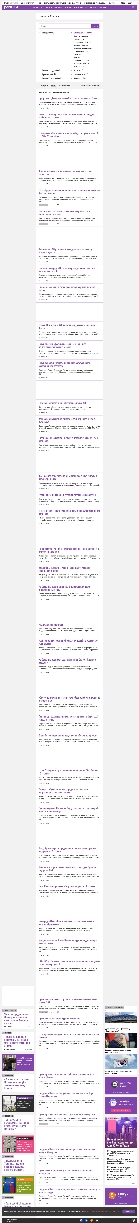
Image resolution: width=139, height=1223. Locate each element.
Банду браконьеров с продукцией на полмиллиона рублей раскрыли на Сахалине (67, 849)
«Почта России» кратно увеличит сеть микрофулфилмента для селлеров (69, 512)
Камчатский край (81, 45)
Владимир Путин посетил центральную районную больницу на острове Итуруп (69, 1190)
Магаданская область (83, 48)
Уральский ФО (80, 78)
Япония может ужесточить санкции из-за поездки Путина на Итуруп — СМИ (68, 868)
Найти (95, 26)
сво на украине (114, 1118)
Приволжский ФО (49, 74)
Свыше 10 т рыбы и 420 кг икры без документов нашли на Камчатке (68, 326)
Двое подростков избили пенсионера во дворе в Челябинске (24, 1104)
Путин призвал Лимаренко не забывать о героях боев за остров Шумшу (66, 1075)
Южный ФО (78, 70)
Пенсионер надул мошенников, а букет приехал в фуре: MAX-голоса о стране (69, 717)
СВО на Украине (74, 3)
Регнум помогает (99, 7)
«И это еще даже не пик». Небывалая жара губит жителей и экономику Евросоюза (17, 1083)
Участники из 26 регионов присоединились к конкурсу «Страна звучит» (65, 250)
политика (9, 1075)
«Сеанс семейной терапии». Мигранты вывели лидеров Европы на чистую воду (18, 1206)
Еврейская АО (79, 39)
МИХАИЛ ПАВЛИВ (9, 1049)
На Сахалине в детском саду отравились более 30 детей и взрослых (67, 660)
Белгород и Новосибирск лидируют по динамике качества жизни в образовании (67, 922)
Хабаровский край (81, 63)
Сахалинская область (83, 60)
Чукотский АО (79, 67)
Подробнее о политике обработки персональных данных (101, 1211)
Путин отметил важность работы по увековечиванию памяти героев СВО (68, 1000)
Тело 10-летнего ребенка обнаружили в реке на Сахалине (67, 886)
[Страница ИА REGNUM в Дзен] (97, 1220)
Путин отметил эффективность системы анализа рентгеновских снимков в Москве (62, 345)
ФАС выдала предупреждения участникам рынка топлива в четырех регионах (68, 477)
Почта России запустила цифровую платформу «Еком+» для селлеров (68, 439)
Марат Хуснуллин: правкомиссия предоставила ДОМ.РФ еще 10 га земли (68, 771)
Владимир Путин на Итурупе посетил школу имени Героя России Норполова (66, 1094)
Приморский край (81, 51)
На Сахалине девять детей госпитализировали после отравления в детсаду (64, 588)
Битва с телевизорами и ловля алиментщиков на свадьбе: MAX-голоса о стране (67, 115)
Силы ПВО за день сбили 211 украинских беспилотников (24, 1061)
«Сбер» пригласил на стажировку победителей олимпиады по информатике (69, 698)
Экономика (21, 1179)
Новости (37, 7)
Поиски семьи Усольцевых (95, 3)
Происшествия (22, 1098)
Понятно (128, 1212)
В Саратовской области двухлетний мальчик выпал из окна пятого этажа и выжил (24, 1146)
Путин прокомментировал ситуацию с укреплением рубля (67, 1114)
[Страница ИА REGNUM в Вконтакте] (86, 1220)
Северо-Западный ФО (51, 70)
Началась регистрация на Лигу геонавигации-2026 (63, 403)
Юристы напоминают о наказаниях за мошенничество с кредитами (66, 172)
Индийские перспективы (51, 624)
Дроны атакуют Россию (31, 3)
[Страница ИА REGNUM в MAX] (81, 1220)
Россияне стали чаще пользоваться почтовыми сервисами (67, 495)
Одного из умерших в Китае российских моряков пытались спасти (67, 288)
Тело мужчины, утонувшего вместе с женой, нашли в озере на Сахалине (69, 1035)
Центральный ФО (81, 74)
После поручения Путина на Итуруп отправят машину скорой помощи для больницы (68, 809)
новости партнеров (115, 1007)
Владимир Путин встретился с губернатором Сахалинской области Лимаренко (67, 1150)
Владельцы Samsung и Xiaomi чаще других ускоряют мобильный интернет (65, 569)
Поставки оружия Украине (55, 3)
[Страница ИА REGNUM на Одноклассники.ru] (91, 1220)
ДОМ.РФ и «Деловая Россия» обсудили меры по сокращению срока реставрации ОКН (69, 962)
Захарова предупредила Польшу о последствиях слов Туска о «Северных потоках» (16, 1018)
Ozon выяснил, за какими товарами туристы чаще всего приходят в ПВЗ (24, 1187)
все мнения (28, 1049)
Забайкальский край (82, 42)
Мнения (58, 7)
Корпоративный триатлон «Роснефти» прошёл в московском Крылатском (68, 641)
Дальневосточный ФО (83, 32)
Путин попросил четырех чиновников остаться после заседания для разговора (64, 364)
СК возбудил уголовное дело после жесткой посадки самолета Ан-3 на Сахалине (69, 191)
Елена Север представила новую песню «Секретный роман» (68, 735)
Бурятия (77, 54)
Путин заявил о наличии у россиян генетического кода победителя (65, 1171)
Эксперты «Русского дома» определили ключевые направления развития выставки (63, 790)
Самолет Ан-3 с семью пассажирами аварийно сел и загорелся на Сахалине (64, 212)
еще (133, 1183)
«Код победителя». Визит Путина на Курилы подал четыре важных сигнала (68, 941)
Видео (68, 7)
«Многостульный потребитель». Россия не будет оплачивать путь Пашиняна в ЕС (16, 1124)
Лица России (80, 7)
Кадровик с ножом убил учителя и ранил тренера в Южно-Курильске (67, 420)
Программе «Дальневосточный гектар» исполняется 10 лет (68, 98)
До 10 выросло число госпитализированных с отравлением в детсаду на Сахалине (69, 550)
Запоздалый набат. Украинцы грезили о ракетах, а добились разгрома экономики (14, 1165)
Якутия (77, 57)
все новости (8, 1027)
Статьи (48, 7)
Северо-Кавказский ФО (51, 78)
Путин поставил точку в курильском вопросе (60, 1018)
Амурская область (81, 36)
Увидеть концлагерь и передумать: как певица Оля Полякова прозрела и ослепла (17, 1041)
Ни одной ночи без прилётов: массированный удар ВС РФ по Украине (120, 1142)
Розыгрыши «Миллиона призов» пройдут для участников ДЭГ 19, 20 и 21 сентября (69, 134)
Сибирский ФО (48, 32)
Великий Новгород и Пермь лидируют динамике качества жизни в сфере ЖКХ (67, 269)
